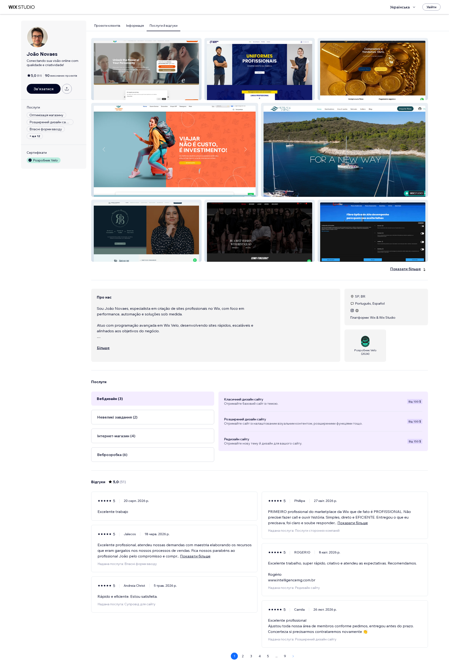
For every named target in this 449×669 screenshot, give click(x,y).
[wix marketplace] (21, 7)
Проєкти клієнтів (107, 25)
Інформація (135, 25)
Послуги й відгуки (163, 25)
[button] (146, 69)
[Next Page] (293, 656)
